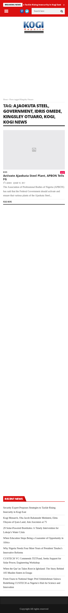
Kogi (49, 116)
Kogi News (15, 122)
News (5, 172)
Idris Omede (47, 111)
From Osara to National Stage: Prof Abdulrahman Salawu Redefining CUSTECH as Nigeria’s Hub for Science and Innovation (32, 583)
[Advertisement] (34, 68)
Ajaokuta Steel (30, 106)
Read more (7, 201)
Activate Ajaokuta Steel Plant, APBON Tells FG (33, 177)
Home (5, 99)
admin (9, 183)
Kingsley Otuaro (22, 116)
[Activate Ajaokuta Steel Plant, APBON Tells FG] (34, 150)
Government (18, 111)
